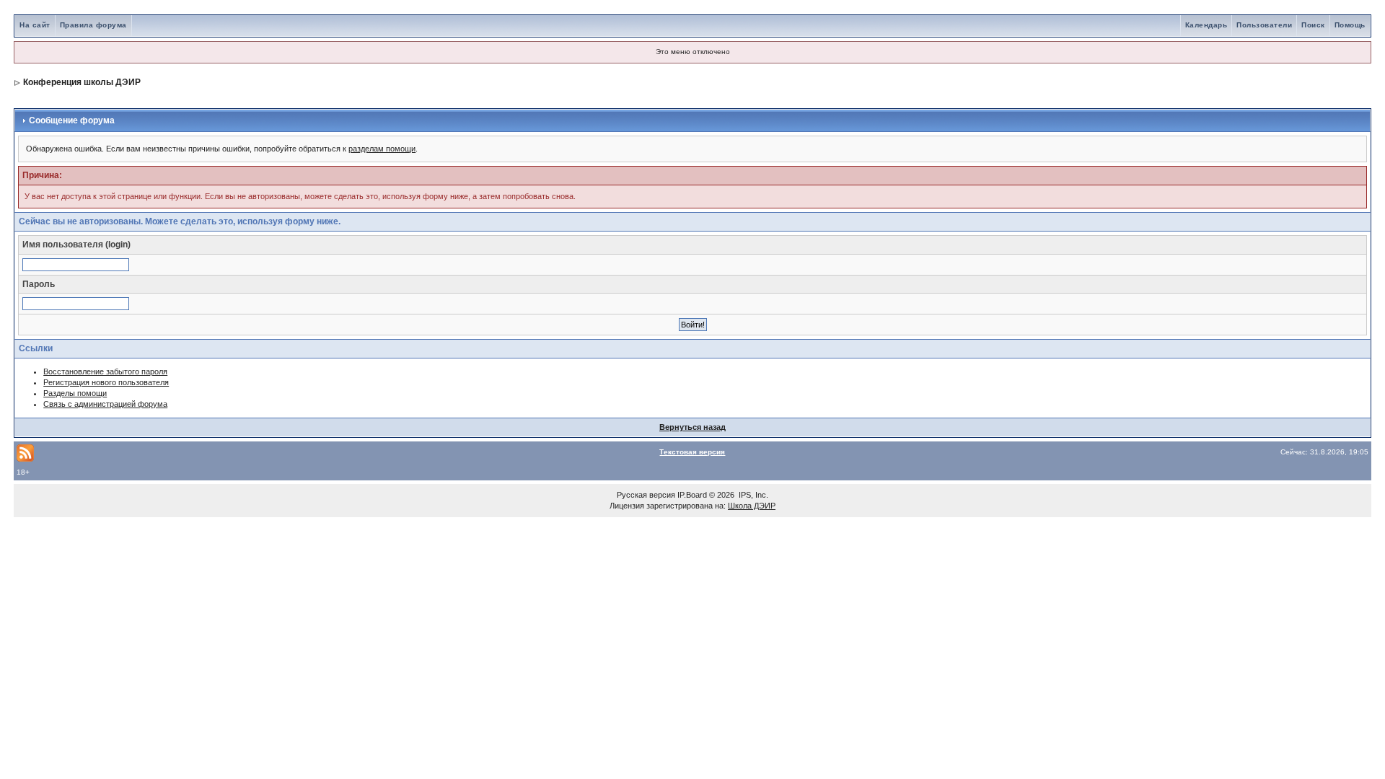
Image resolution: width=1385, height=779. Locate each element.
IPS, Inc (752, 494)
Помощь (1350, 25)
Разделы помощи (75, 393)
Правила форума (93, 25)
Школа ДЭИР (751, 505)
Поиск (1313, 25)
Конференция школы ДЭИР (82, 82)
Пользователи (1264, 25)
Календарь (1206, 25)
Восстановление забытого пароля (105, 371)
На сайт (34, 25)
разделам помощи (382, 148)
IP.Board (692, 494)
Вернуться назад (692, 427)
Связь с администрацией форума (105, 404)
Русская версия (646, 494)
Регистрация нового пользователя (106, 382)
